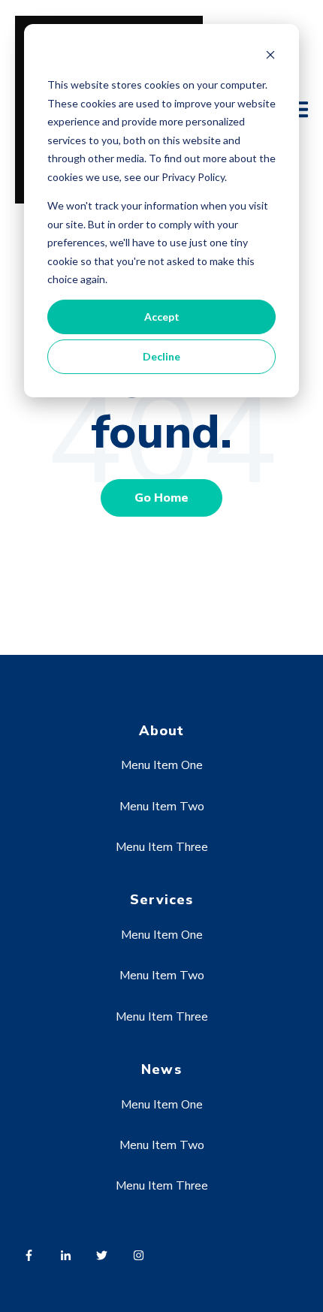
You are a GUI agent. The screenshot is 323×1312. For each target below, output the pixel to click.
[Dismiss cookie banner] (270, 56)
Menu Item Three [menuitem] (162, 847)
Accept (162, 316)
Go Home (161, 498)
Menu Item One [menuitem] (162, 765)
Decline (161, 356)
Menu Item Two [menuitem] (161, 806)
